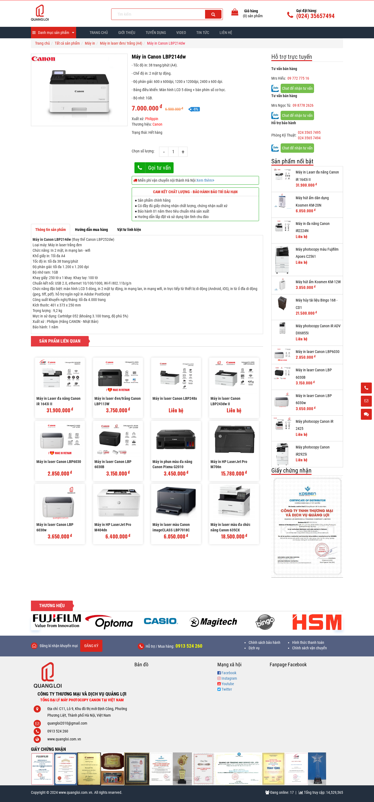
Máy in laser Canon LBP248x (175, 398)
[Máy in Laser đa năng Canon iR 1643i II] (60, 376)
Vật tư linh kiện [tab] (129, 229)
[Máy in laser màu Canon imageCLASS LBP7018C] (176, 502)
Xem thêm (204, 180)
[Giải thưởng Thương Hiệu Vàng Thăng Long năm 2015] (112, 768)
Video (181, 32)
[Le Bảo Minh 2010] (296, 768)
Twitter (226, 689)
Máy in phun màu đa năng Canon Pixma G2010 (172, 464)
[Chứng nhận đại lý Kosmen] (307, 527)
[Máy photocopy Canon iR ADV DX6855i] (282, 328)
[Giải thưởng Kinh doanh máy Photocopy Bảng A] (89, 768)
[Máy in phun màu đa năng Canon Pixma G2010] (176, 439)
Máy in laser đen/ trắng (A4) (121, 43)
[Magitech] (213, 622)
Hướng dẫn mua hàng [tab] (91, 229)
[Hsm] (317, 622)
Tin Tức (202, 32)
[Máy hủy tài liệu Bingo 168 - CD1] (282, 303)
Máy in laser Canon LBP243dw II (225, 401)
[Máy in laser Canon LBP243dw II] (234, 376)
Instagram (229, 678)
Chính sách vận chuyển (309, 648)
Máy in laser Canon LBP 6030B (112, 464)
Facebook (228, 673)
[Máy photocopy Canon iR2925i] (282, 454)
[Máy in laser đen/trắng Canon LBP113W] (118, 376)
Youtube (227, 684)
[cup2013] (317, 768)
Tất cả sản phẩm (67, 43)
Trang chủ (99, 32)
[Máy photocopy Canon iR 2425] (282, 424)
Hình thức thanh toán (308, 642)
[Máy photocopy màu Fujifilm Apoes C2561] (282, 259)
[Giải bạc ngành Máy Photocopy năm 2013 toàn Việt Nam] (203, 768)
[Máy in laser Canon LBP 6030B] (118, 439)
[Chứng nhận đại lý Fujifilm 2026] (42, 768)
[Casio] (161, 621)
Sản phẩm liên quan (59, 341)
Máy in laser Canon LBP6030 (58, 461)
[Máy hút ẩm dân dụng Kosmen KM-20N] (282, 201)
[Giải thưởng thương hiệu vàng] (273, 768)
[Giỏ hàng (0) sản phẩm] (234, 13)
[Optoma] (109, 622)
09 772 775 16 (298, 78)
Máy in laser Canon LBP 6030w (54, 527)
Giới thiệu (126, 32)
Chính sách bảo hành (264, 642)
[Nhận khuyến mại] (366, 401)
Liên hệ (226, 32)
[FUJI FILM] (57, 620)
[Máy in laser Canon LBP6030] (60, 439)
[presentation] (35, 623)
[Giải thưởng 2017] (136, 768)
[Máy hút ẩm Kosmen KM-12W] (282, 285)
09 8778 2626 (303, 105)
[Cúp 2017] (182, 768)
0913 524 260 (189, 646)
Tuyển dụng (156, 32)
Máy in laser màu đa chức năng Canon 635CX (230, 527)
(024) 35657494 (315, 16)
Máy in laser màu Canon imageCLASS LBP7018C (171, 527)
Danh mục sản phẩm (53, 32)
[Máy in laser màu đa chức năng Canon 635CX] (234, 502)
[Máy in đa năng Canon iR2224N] (282, 226)
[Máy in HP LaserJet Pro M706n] (234, 439)
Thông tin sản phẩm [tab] (50, 229)
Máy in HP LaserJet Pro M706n (229, 464)
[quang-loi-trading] (238, 768)
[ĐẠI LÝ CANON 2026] (65, 768)
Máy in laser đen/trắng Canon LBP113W (117, 401)
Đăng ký (91, 646)
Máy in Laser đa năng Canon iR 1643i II (58, 401)
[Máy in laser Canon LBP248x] (176, 376)
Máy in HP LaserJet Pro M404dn (112, 527)
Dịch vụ (254, 648)
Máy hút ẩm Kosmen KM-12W (318, 282)
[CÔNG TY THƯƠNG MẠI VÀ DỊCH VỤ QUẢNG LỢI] (67, 12)
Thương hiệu (52, 605)
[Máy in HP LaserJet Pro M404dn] (118, 502)
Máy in (90, 43)
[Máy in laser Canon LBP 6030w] (60, 502)
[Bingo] (265, 622)
